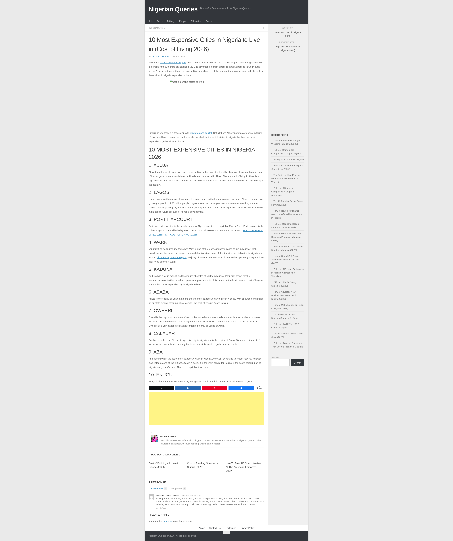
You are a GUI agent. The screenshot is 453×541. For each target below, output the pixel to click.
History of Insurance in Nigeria (288, 159)
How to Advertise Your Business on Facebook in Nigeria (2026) (284, 295)
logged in (167, 521)
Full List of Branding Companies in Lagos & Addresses (282, 191)
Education (196, 21)
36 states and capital (201, 133)
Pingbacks (178, 488)
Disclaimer (230, 528)
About (202, 528)
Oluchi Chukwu (161, 56)
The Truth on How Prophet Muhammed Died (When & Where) (285, 178)
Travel (209, 21)
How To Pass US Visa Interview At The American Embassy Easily (243, 467)
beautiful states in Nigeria (173, 62)
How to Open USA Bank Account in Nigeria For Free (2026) (285, 259)
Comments (158, 488)
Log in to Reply (161, 508)
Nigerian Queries (173, 9)
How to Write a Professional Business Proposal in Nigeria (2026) (286, 237)
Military (171, 21)
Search (275, 357)
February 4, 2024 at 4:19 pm (191, 495)
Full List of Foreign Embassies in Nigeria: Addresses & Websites (287, 273)
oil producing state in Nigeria (172, 257)
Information (157, 28)
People (182, 21)
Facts (160, 21)
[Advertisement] (206, 408)
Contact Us (215, 528)
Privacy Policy (247, 528)
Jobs (151, 21)
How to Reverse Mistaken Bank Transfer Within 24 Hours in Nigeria (286, 214)
